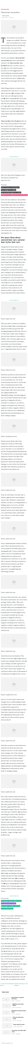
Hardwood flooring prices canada (11, 192)
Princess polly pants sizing (18, 1017)
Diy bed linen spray (7, 908)
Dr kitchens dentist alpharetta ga (11, 901)
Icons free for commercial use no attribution (14, 195)
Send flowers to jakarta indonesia (17, 998)
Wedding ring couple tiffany (18, 1004)
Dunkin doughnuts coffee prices (10, 906)
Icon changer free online (8, 190)
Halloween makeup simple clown (18, 1011)
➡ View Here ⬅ (14, 156)
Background (5, 9)
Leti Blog (3, 1043)
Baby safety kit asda (18, 1024)
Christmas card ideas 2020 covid (19, 1031)
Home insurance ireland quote (10, 187)
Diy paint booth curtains (8, 903)
